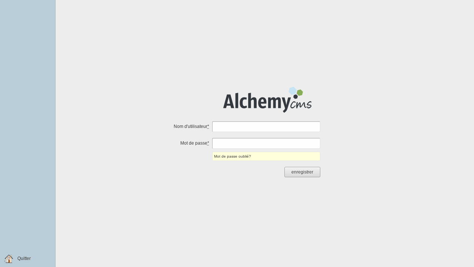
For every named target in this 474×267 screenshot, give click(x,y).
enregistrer (302, 172)
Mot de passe (194, 143)
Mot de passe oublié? (232, 156)
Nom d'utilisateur (191, 126)
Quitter (24, 258)
